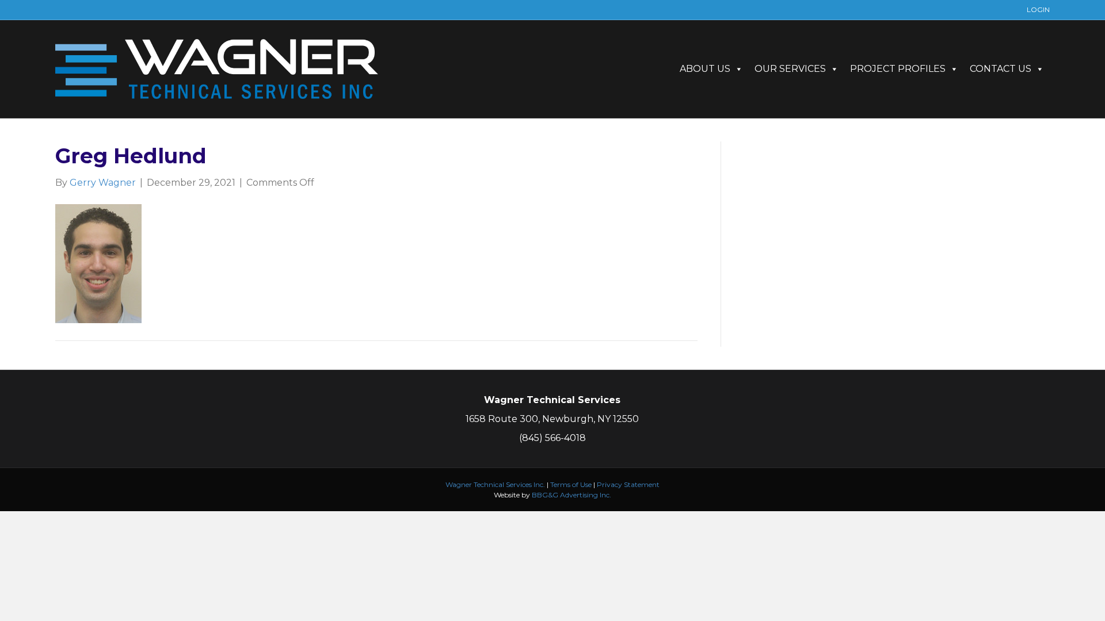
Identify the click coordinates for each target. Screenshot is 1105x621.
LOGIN (1038, 9)
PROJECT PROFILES (898, 68)
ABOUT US (705, 68)
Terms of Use (571, 484)
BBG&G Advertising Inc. (571, 494)
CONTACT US (1000, 68)
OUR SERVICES (790, 68)
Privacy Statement (628, 484)
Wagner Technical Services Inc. (495, 484)
